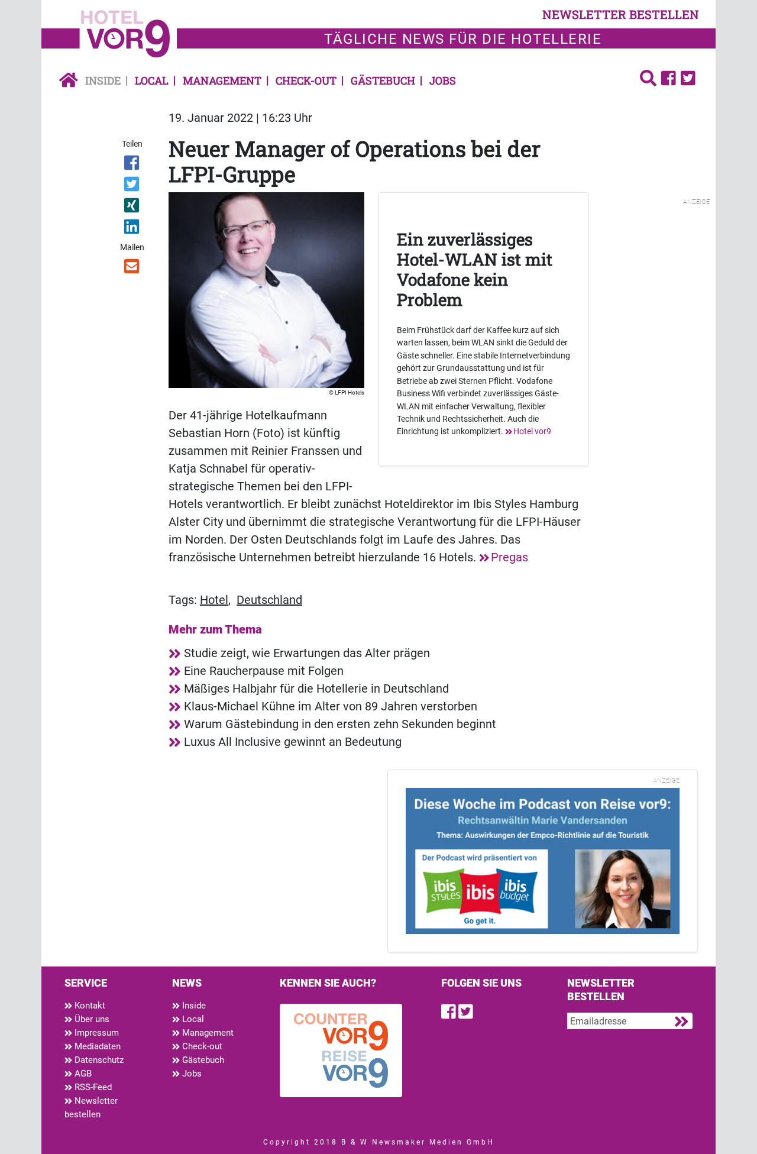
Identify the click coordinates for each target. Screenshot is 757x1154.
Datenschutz (98, 1060)
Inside (103, 80)
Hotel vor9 (532, 431)
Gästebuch (383, 80)
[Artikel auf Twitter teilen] (132, 186)
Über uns (90, 1019)
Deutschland (269, 600)
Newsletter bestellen (91, 1107)
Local (152, 80)
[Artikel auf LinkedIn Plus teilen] (132, 229)
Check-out (306, 80)
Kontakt (88, 1005)
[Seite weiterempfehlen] (132, 268)
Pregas (509, 557)
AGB (82, 1073)
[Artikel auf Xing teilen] (132, 207)
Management (222, 80)
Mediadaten (96, 1046)
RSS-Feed (92, 1087)
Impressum (95, 1032)
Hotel (214, 600)
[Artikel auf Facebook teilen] (132, 165)
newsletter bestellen (620, 14)
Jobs (442, 80)
